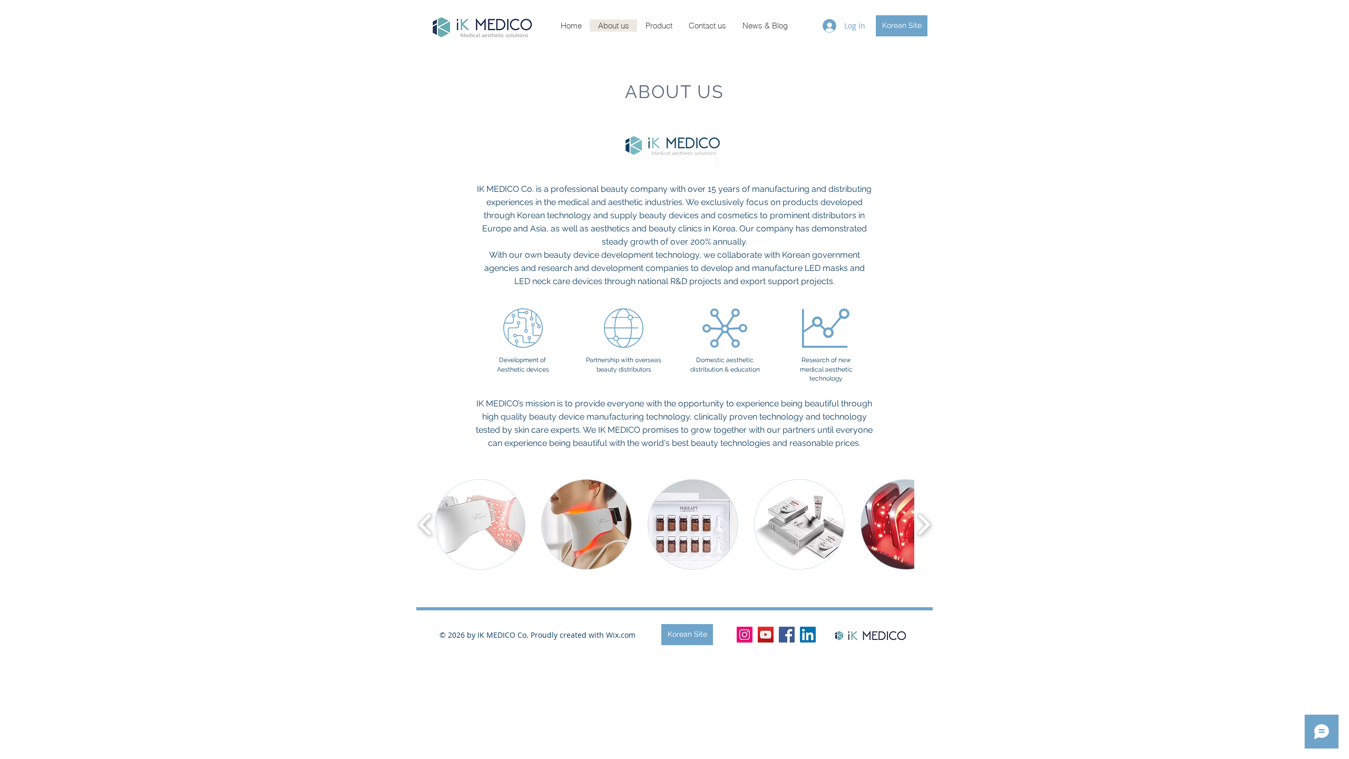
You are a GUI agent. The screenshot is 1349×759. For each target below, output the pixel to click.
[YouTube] (766, 635)
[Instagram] (744, 635)
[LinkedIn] (808, 635)
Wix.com (621, 635)
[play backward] (425, 525)
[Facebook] (787, 635)
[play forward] (923, 525)
